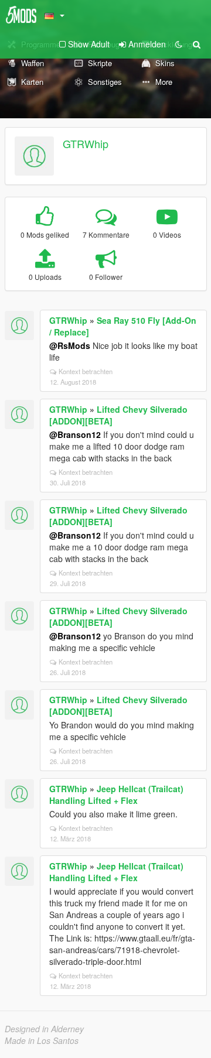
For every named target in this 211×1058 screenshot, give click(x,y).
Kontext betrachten (86, 371)
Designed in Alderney (44, 1029)
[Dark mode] (179, 44)
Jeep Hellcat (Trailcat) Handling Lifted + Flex (116, 794)
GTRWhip (85, 143)
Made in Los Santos (42, 1040)
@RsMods (69, 345)
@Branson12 (75, 434)
